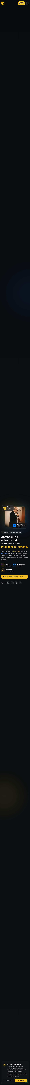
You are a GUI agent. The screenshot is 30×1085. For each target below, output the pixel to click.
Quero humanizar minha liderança (14, 576)
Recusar (9, 1080)
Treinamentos (12, 532)
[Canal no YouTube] (12, 583)
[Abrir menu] (27, 3)
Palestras (6, 532)
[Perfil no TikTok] (20, 583)
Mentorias (18, 532)
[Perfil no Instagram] (16, 583)
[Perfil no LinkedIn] (8, 583)
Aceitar (22, 1080)
